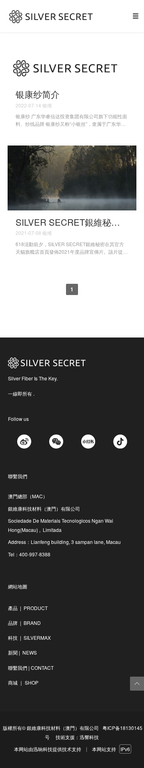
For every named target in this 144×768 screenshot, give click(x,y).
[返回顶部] (137, 683)
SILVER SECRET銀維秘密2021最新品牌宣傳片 (72, 222)
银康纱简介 (38, 94)
